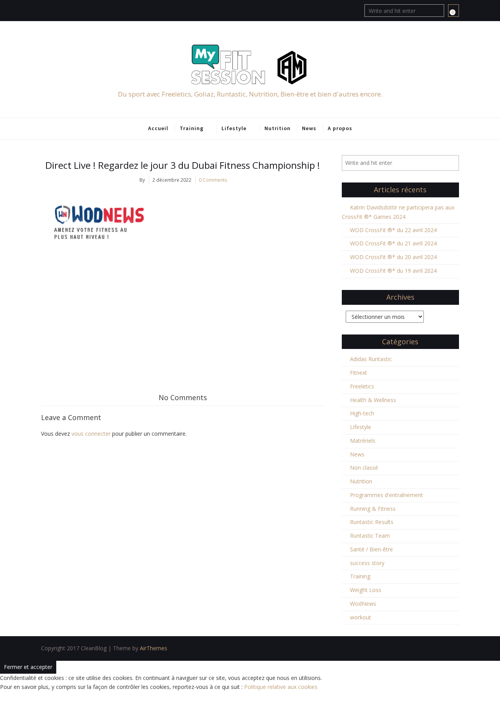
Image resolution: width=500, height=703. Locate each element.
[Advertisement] (182, 315)
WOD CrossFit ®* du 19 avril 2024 (393, 270)
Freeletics (362, 386)
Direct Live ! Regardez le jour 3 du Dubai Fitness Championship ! (182, 165)
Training (192, 128)
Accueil (158, 128)
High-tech (362, 413)
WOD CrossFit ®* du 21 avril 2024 (393, 243)
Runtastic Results (371, 522)
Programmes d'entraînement (386, 495)
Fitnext (358, 372)
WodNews (363, 603)
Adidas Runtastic (371, 359)
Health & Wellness (373, 400)
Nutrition (277, 128)
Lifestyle (233, 128)
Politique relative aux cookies (281, 686)
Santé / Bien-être (371, 549)
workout (360, 617)
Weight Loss (365, 590)
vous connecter (91, 433)
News (309, 128)
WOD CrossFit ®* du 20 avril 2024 (393, 257)
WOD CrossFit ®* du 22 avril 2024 (393, 230)
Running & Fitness (373, 508)
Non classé (364, 467)
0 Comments (213, 180)
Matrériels (362, 440)
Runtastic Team (370, 535)
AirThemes (153, 648)
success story (367, 563)
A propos (340, 128)
